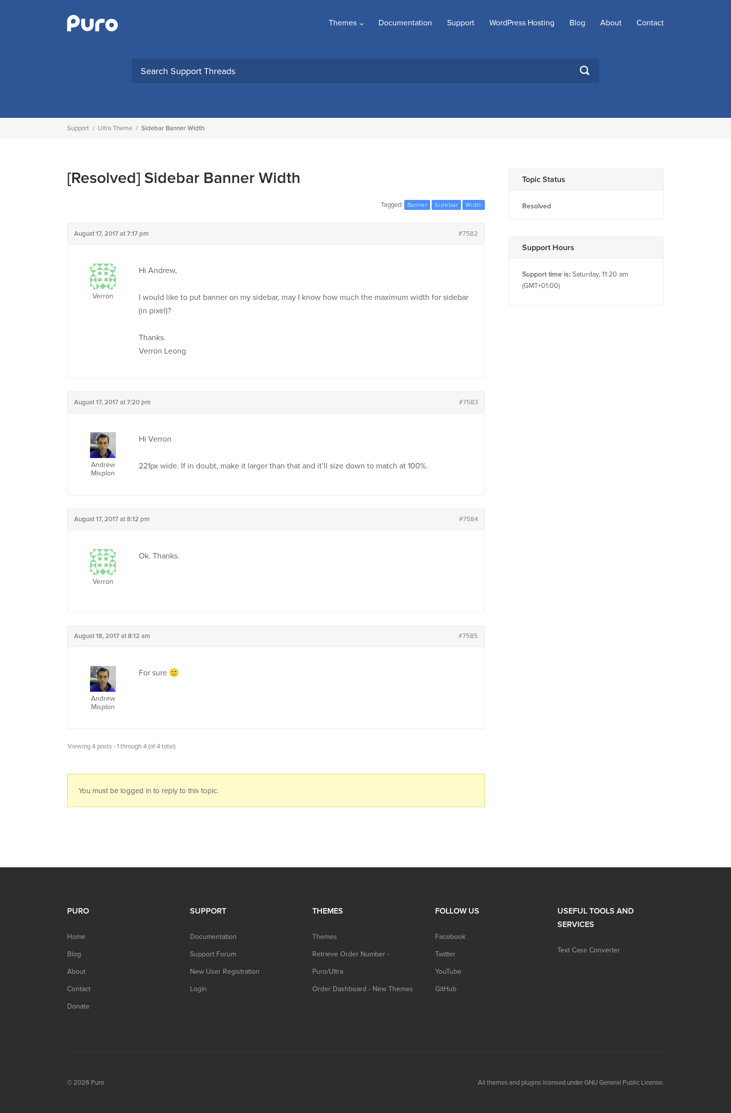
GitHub (446, 989)
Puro (97, 1083)
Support (460, 23)
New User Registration (225, 971)
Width (473, 204)
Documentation (405, 23)
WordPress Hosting (521, 23)
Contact (650, 23)
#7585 (468, 636)
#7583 (468, 402)
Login (198, 989)
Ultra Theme (115, 128)
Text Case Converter (588, 950)
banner (417, 204)
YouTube (448, 971)
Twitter (445, 954)
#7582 (468, 234)
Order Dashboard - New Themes (362, 989)
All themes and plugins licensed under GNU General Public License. (571, 1083)
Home (76, 936)
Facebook (450, 936)
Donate (78, 1006)
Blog (577, 23)
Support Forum (213, 954)
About (611, 23)
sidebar (446, 204)
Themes (343, 23)
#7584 (468, 519)
